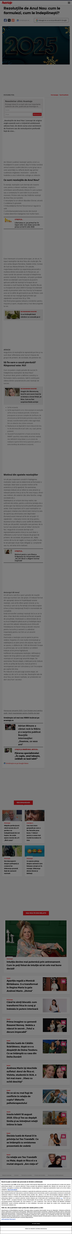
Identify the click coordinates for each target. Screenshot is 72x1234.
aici (61, 1198)
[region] (36, 1206)
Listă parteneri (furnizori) (8, 1219)
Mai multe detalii (12, 1189)
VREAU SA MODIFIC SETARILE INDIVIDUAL (36, 1228)
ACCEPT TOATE (36, 1223)
